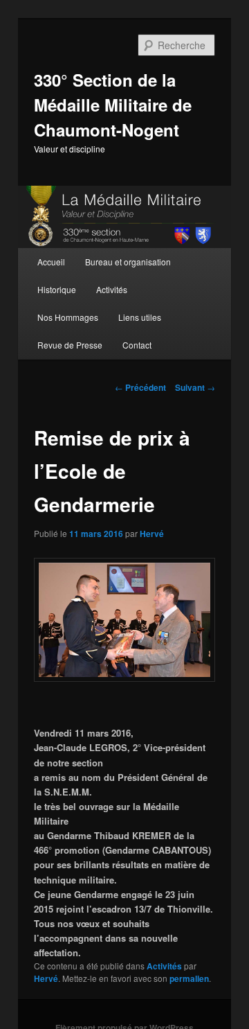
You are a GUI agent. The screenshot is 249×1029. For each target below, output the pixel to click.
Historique (56, 289)
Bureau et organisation (128, 261)
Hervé (152, 533)
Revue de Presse (69, 345)
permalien (189, 978)
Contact (136, 345)
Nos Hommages (67, 317)
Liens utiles (139, 317)
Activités (111, 289)
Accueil (51, 261)
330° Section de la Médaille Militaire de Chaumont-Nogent (113, 104)
